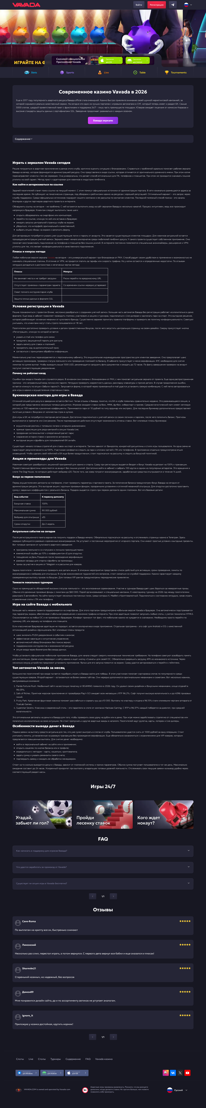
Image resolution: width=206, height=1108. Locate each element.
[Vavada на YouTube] (187, 1073)
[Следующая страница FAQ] (113, 896)
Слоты (20, 1058)
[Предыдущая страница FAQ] (92, 896)
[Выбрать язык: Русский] (188, 4)
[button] (202, 38)
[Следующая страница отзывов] (113, 1037)
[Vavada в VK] (173, 1073)
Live (31, 1058)
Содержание (73, 1058)
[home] (26, 5)
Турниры (56, 1058)
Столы (42, 1058)
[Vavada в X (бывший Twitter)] (180, 1073)
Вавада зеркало (103, 120)
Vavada (51, 257)
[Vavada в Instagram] (166, 1073)
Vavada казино (104, 1058)
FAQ (88, 1058)
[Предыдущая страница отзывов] (92, 1037)
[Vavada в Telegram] (173, 4)
